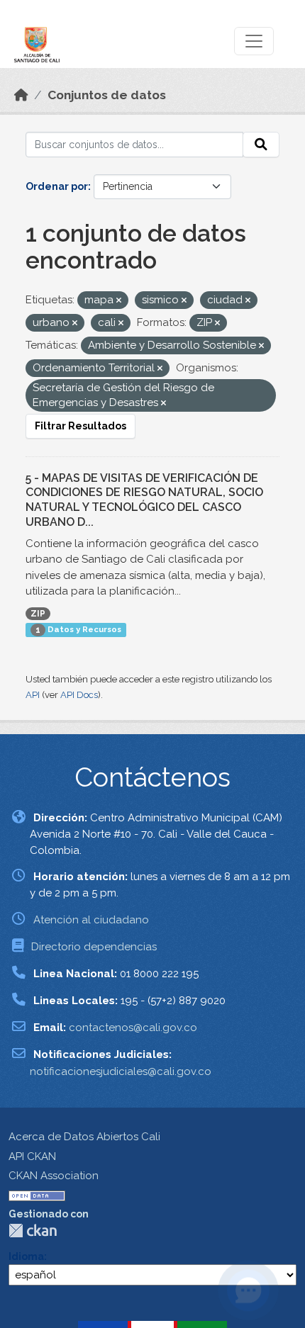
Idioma (26, 1256)
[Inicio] (21, 95)
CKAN (33, 1230)
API (33, 695)
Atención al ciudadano (91, 919)
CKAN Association (54, 1175)
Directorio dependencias (94, 946)
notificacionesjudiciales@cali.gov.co (120, 1071)
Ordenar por (57, 186)
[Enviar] (261, 144)
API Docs (79, 695)
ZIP (37, 614)
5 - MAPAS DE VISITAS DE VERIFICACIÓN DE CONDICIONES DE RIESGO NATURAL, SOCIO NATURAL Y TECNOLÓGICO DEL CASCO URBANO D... (144, 500)
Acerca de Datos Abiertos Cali (84, 1136)
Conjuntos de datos (107, 95)
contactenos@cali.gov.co (133, 1027)
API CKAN (32, 1156)
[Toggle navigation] (254, 41)
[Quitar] (118, 300)
